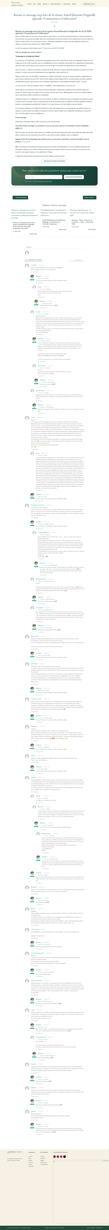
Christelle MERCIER (52, 565)
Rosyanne (50, 825)
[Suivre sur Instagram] (61, 1156)
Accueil (29, 4)
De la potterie (51, 382)
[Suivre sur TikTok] (64, 1156)
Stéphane (38, 276)
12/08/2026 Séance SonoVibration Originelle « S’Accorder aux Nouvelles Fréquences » (54, 222)
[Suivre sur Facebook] (58, 1156)
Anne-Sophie (49, 627)
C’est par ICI (26, 142)
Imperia (48, 341)
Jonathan (46, 278)
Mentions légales (91, 1227)
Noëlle (45, 769)
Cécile (45, 455)
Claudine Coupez (48, 717)
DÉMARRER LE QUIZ (88, 4)
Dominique (46, 690)
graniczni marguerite (49, 972)
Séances (45, 4)
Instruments (67, 4)
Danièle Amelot (53, 859)
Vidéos (39, 4)
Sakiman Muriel (50, 407)
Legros (49, 303)
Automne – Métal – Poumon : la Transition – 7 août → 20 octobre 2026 (82, 222)
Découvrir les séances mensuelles (54, 161)
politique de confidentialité (45, 181)
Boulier (33, 909)
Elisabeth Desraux (50, 1055)
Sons (34, 4)
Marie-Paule (47, 655)
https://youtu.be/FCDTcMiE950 (53, 48)
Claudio (46, 1126)
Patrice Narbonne (48, 1001)
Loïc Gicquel (47, 944)
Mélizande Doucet (50, 599)
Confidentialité (98, 1227)
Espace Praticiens (55, 4)
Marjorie (33, 1064)
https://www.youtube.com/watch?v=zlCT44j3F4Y (51, 355)
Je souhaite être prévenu (74, 177)
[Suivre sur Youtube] (54, 1156)
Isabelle (33, 777)
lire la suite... (34, 234)
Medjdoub (46, 747)
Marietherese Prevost (49, 524)
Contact (74, 4)
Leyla (45, 1027)
